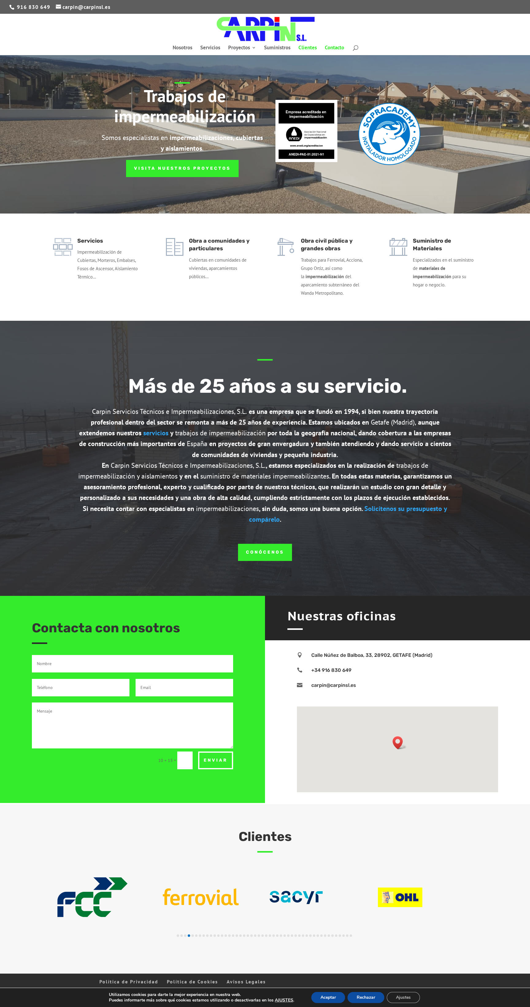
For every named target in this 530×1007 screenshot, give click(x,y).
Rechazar (366, 997)
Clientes (307, 48)
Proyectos (239, 48)
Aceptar (328, 997)
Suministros (277, 48)
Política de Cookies (192, 982)
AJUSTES (284, 1000)
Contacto (334, 48)
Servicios (210, 48)
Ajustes (403, 997)
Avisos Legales (246, 982)
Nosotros (182, 48)
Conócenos (265, 552)
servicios (155, 433)
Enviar (216, 760)
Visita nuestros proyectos (182, 168)
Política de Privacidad (128, 982)
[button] (400, 742)
